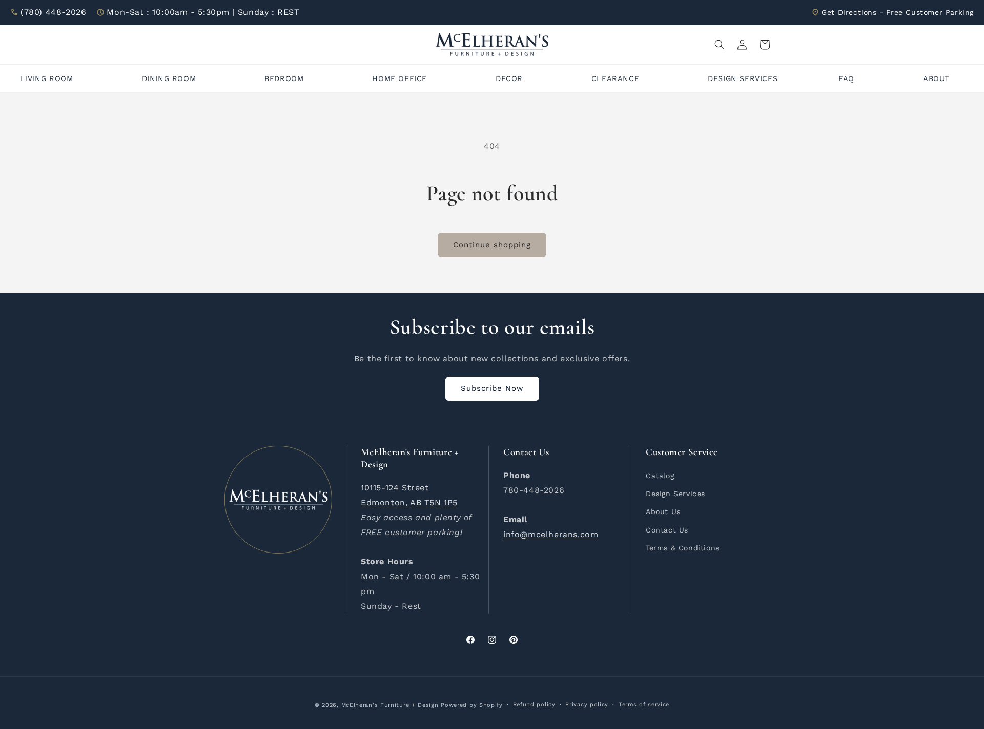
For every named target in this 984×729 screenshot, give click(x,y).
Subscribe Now (492, 388)
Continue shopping (492, 244)
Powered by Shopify (472, 705)
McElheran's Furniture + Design (390, 705)
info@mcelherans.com (550, 534)
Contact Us (667, 530)
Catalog (660, 475)
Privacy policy (586, 704)
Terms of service (644, 704)
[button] (719, 44)
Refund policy (534, 704)
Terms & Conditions (683, 548)
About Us (663, 511)
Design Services (675, 493)
